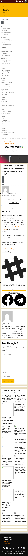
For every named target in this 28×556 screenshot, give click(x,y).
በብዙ (20, 284)
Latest (5, 9)
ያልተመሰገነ (15, 285)
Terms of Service (21, 138)
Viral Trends (5, 91)
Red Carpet (5, 99)
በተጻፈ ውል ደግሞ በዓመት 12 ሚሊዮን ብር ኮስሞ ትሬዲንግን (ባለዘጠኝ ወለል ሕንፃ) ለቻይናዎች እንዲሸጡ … (7, 429)
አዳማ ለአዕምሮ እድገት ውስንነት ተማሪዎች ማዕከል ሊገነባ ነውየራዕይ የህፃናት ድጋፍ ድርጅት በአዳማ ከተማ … (7, 398)
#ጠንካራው (18, 227)
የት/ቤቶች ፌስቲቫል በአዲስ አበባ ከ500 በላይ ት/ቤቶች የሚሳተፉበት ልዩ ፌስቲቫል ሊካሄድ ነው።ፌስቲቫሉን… (7, 461)
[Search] (2, 22)
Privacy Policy (12, 138)
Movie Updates (6, 30)
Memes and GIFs (6, 94)
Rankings (4, 130)
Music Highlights (6, 32)
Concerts (4, 74)
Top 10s (4, 128)
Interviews (4, 49)
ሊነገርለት (3, 284)
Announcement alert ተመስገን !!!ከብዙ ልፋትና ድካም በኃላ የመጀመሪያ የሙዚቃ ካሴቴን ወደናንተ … (7, 483)
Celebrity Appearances (8, 105)
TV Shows (5, 34)
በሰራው (17, 284)
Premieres (4, 103)
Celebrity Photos (6, 111)
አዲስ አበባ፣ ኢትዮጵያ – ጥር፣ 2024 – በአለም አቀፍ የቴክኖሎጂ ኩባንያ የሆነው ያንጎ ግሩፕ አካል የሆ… (20, 470)
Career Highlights (7, 63)
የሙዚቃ (3, 285)
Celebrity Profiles (6, 60)
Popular (6, 11)
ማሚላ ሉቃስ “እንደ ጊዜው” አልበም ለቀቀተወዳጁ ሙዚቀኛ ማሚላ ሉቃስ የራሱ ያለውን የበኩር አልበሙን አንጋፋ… (20, 519)
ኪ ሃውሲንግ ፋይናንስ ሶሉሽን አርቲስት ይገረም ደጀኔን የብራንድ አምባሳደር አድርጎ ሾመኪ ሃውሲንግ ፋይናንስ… (20, 461)
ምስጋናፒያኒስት (12, 284)
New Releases (6, 70)
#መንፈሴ (4, 229)
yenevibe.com (6, 249)
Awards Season (6, 55)
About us (4, 138)
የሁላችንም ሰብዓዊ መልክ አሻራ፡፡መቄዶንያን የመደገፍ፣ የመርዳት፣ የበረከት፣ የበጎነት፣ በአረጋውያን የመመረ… (7, 518)
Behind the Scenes (7, 51)
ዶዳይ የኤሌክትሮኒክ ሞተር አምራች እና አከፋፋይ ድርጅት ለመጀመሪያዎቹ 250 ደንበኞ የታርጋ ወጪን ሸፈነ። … (19, 493)
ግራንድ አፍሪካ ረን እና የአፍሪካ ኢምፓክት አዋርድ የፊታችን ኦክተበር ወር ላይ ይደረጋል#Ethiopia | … (7, 420)
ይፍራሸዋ (20, 285)
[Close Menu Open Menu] (4, 15)
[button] (8, 300)
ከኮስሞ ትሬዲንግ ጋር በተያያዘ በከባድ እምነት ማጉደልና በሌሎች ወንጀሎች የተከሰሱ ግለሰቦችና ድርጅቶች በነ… (20, 407)
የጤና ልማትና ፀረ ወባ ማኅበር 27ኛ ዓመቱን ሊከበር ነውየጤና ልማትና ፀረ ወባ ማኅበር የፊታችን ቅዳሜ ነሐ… (20, 398)
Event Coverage (6, 44)
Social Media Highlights (8, 93)
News (3, 184)
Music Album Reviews (8, 41)
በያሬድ (23, 284)
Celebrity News (6, 28)
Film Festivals (5, 84)
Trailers (4, 118)
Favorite (13, 202)
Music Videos (5, 75)
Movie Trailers (6, 86)
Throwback (5, 134)
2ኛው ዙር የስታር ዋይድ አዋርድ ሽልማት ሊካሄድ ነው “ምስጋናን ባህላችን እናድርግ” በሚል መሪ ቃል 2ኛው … (20, 431)
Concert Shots (6, 113)
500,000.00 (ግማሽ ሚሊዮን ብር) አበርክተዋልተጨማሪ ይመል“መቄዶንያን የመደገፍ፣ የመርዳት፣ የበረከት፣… (7, 506)
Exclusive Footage (7, 124)
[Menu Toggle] (1, 4)
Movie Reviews (6, 39)
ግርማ (24, 285)
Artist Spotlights (6, 72)
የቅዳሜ (10, 285)
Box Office (4, 80)
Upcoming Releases (7, 82)
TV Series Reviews (7, 43)
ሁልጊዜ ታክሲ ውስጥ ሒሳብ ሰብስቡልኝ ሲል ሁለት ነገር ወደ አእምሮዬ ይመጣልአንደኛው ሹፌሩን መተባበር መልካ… (20, 450)
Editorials (4, 53)
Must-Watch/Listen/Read (8, 132)
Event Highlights (6, 122)
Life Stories (5, 62)
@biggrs (13, 249)
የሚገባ (7, 285)
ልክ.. (7, 284)
